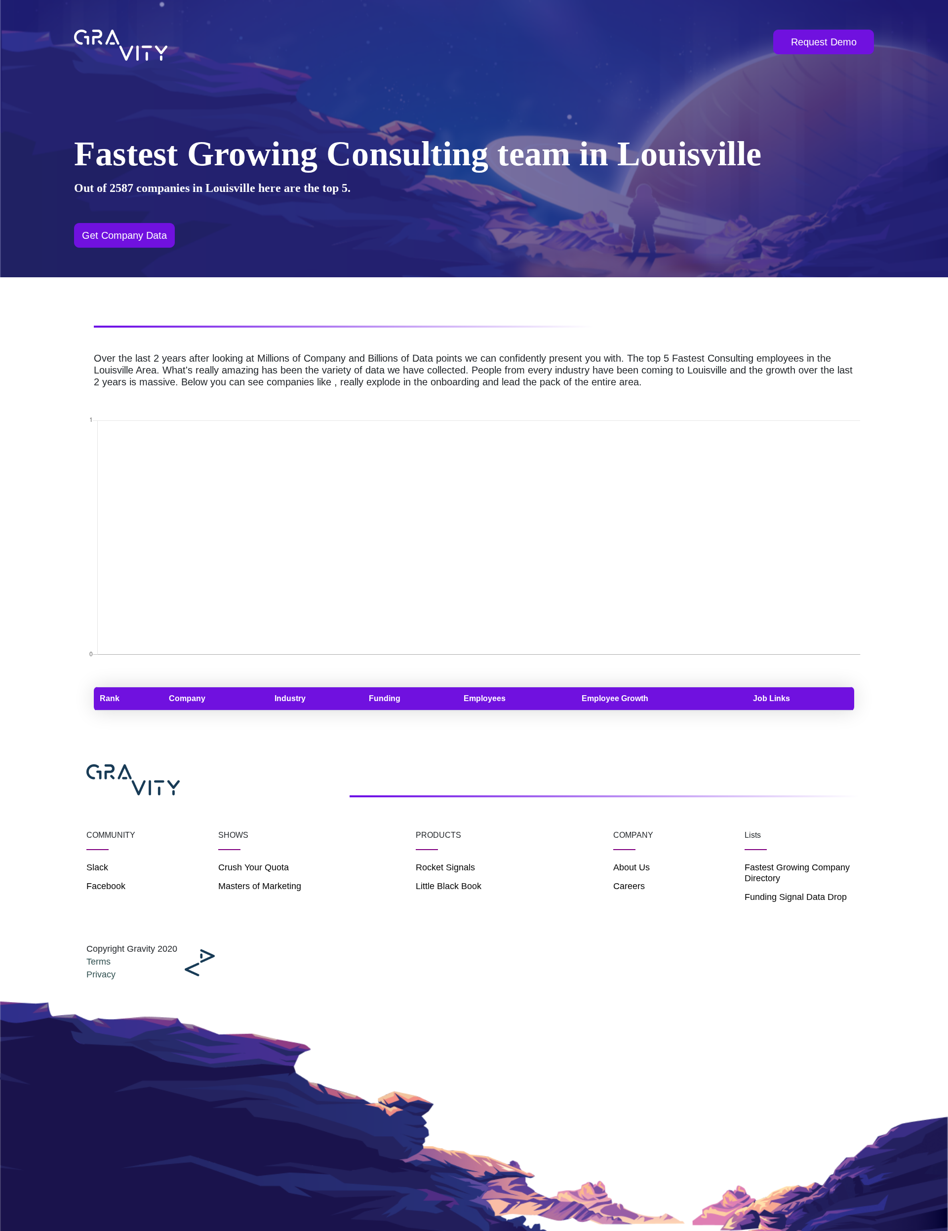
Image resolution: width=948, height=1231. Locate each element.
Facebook (105, 886)
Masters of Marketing (259, 886)
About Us (631, 867)
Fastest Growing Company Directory (797, 872)
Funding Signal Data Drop (796, 897)
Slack (97, 867)
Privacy (101, 974)
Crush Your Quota (253, 867)
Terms (98, 962)
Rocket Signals (445, 867)
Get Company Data (124, 235)
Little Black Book (448, 886)
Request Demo (824, 42)
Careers (629, 886)
